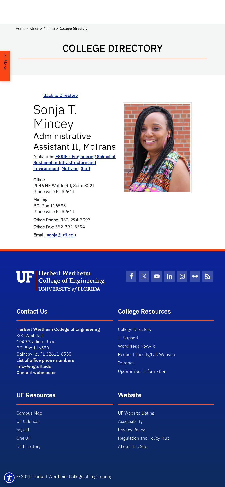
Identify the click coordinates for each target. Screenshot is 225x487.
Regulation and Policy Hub (143, 438)
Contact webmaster (36, 372)
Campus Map (29, 413)
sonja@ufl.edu (61, 235)
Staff (85, 168)
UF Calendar (28, 421)
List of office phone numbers (45, 360)
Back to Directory (60, 95)
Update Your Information (142, 371)
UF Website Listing (136, 413)
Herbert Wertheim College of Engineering (58, 329)
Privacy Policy (131, 430)
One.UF (23, 438)
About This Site (132, 446)
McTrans (70, 168)
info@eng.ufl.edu (33, 366)
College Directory (134, 329)
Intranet (126, 363)
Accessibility (130, 421)
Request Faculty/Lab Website (146, 354)
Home (20, 28)
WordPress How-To (136, 346)
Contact (49, 28)
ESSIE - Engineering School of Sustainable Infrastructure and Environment (74, 162)
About (34, 28)
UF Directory (28, 446)
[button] (9, 477)
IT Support (128, 338)
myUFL (23, 430)
